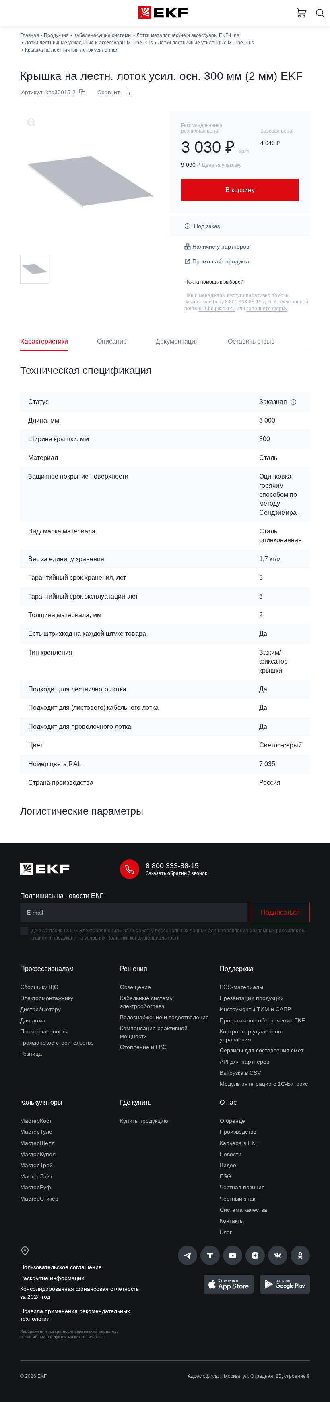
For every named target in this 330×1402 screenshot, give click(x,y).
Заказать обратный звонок (176, 873)
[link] (187, 1255)
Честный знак (237, 1198)
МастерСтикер (39, 1198)
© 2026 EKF (33, 1376)
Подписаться (280, 912)
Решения (133, 968)
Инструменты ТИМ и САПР (255, 1009)
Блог (226, 1232)
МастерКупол (38, 1154)
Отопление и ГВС (143, 1047)
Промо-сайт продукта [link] (220, 261)
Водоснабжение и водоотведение (164, 1017)
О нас (228, 1102)
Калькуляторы (41, 1102)
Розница (31, 1053)
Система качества (243, 1210)
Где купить (135, 1102)
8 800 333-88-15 (172, 866)
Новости (230, 1154)
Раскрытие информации (52, 1278)
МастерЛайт (36, 1176)
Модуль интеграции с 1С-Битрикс (264, 1084)
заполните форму (266, 308)
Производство (238, 1131)
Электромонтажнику (46, 998)
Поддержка (237, 968)
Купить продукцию (144, 1121)
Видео (228, 1165)
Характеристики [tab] (44, 341)
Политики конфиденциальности (143, 938)
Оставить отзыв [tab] (251, 341)
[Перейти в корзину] (301, 12)
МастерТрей (36, 1165)
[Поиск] (320, 13)
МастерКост (36, 1121)
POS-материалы (241, 987)
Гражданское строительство (57, 1042)
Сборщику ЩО (39, 987)
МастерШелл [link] (37, 1143)
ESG (225, 1176)
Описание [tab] (112, 341)
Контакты (232, 1220)
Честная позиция (242, 1187)
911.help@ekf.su (217, 308)
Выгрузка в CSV (240, 1073)
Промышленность (43, 1031)
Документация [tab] (177, 341)
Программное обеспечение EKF (262, 1020)
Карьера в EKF (239, 1143)
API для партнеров (244, 1061)
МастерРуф (35, 1187)
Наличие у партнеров (220, 246)
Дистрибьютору (40, 1009)
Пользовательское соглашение (61, 1267)
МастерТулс (36, 1131)
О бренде (232, 1121)
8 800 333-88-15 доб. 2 (250, 302)
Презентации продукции (252, 998)
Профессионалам (47, 968)
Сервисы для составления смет (261, 1050)
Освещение (135, 987)
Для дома (32, 1020)
